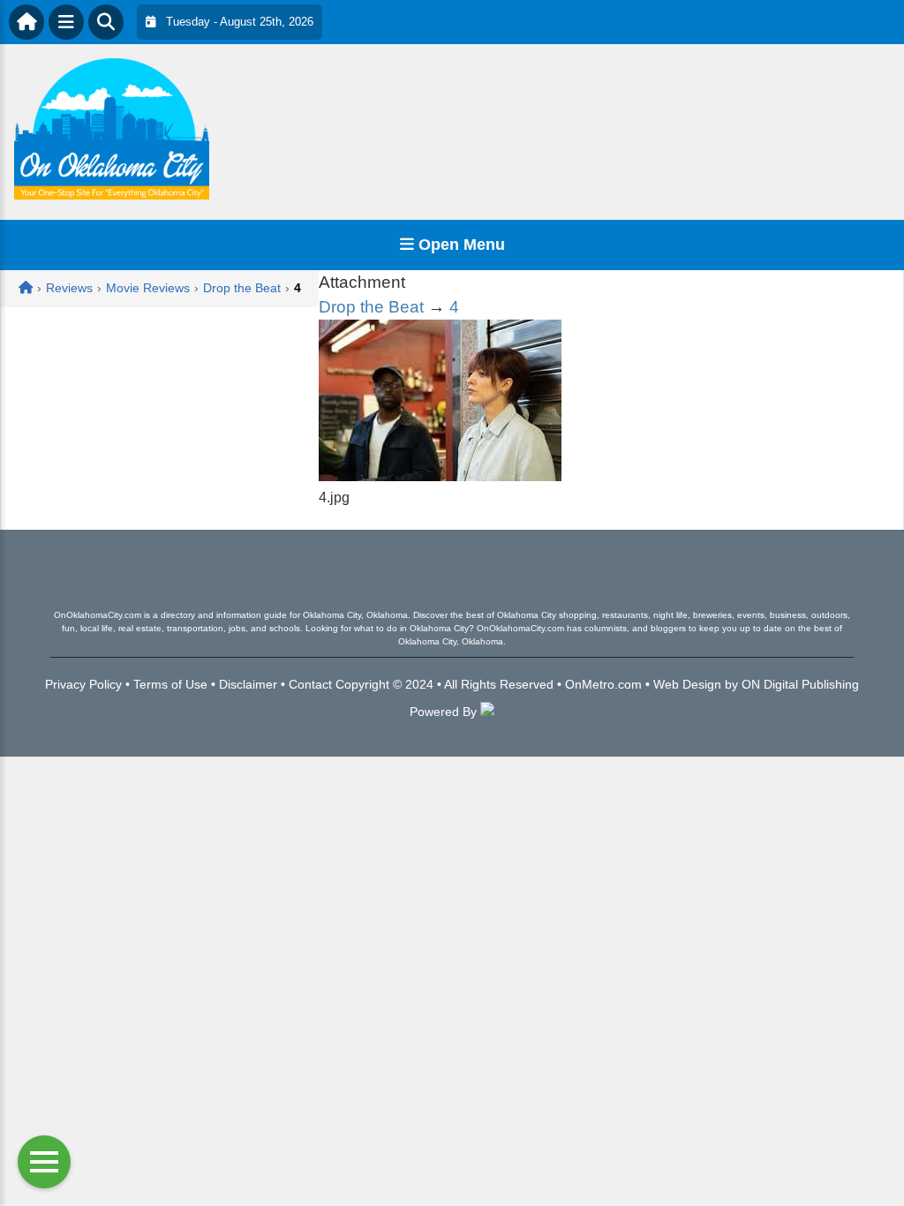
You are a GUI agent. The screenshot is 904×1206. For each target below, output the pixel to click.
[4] (440, 476)
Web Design (687, 684)
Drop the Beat (371, 307)
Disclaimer (248, 684)
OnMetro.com (603, 684)
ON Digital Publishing (800, 684)
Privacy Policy (83, 684)
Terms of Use (170, 684)
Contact (310, 684)
